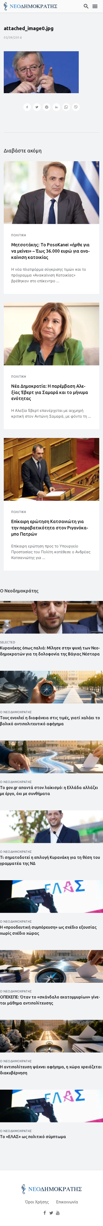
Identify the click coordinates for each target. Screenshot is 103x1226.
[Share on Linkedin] (56, 107)
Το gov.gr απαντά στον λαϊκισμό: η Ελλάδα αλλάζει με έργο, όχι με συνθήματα (49, 790)
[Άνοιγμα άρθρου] (51, 192)
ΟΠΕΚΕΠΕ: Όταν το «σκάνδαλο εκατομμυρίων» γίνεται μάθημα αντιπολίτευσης (50, 1000)
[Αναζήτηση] (86, 6)
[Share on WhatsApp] (66, 107)
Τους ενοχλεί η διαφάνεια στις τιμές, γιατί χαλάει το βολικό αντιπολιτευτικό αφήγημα (50, 720)
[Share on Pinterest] (46, 107)
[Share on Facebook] (27, 107)
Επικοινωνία (67, 1202)
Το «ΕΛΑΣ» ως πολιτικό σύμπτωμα (33, 1136)
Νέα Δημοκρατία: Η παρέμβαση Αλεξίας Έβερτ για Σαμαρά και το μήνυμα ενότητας (49, 392)
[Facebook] (45, 1213)
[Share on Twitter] (37, 107)
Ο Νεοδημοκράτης (16, 712)
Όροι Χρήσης (37, 1202)
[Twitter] (51, 1213)
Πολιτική (18, 235)
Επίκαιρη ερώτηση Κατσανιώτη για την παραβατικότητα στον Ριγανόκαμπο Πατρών (49, 527)
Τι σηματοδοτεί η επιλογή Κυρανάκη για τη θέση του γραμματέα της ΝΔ (50, 860)
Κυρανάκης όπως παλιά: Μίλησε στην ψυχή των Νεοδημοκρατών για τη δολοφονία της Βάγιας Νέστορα (50, 651)
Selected (7, 642)
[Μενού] (95, 6)
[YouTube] (58, 1213)
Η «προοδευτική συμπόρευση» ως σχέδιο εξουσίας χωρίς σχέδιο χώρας (48, 930)
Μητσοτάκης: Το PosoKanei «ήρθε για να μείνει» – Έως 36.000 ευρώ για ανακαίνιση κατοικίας (50, 251)
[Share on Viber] (76, 107)
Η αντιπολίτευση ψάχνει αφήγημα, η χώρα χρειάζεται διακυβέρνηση (51, 1070)
